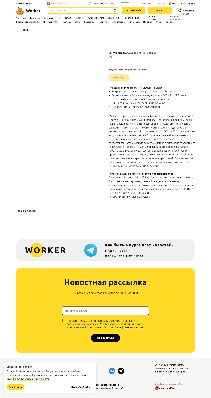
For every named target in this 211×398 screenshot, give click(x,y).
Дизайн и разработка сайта (168, 384)
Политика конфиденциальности (31, 379)
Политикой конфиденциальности (123, 327)
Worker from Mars (165, 388)
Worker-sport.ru (176, 365)
